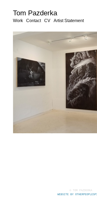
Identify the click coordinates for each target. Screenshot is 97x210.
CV (47, 20)
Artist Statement (69, 20)
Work (18, 20)
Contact (33, 20)
